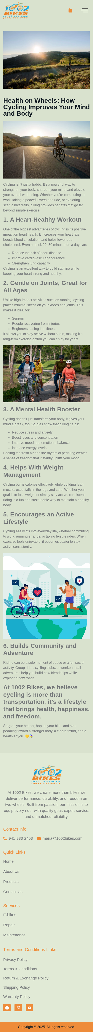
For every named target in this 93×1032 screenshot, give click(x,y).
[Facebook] (7, 1007)
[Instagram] (18, 1007)
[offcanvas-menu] (84, 10)
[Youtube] (29, 1007)
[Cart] (70, 10)
